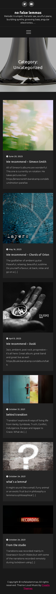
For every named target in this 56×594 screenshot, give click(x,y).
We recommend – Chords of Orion (27, 254)
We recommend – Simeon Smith (26, 161)
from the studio (16, 545)
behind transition (16, 414)
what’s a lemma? (16, 481)
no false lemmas (28, 13)
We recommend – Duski (21, 343)
